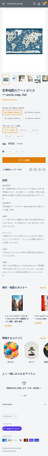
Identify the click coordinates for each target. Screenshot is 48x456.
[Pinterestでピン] (35, 169)
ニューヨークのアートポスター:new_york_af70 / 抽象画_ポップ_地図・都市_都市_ (16, 318)
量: (3, 151)
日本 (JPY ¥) (8, 416)
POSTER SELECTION (9, 100)
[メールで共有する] (44, 169)
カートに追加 (24, 160)
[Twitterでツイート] (39, 169)
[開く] (34, 3)
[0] (43, 3)
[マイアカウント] (39, 3)
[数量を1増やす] (22, 151)
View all (43, 288)
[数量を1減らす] (10, 151)
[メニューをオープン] (3, 4)
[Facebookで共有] (30, 169)
